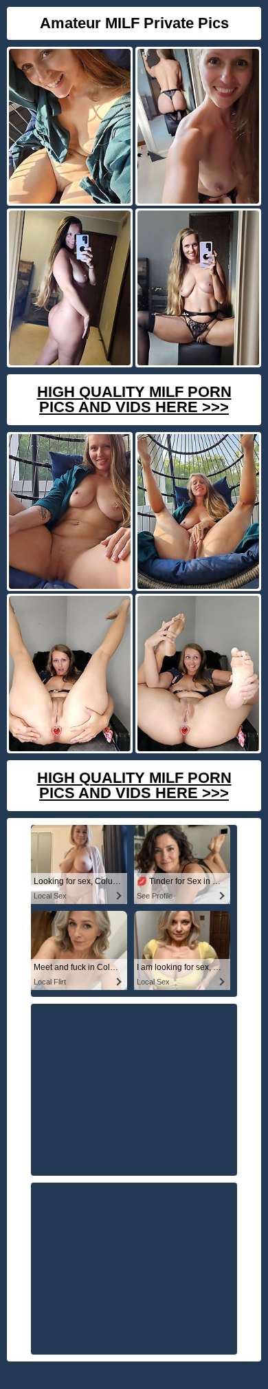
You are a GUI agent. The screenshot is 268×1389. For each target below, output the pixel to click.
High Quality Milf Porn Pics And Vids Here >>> (134, 399)
